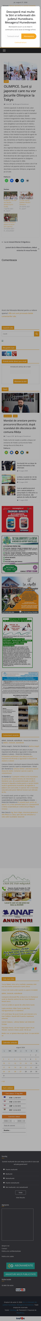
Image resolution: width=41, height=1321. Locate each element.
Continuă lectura (20, 42)
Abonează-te (29, 36)
